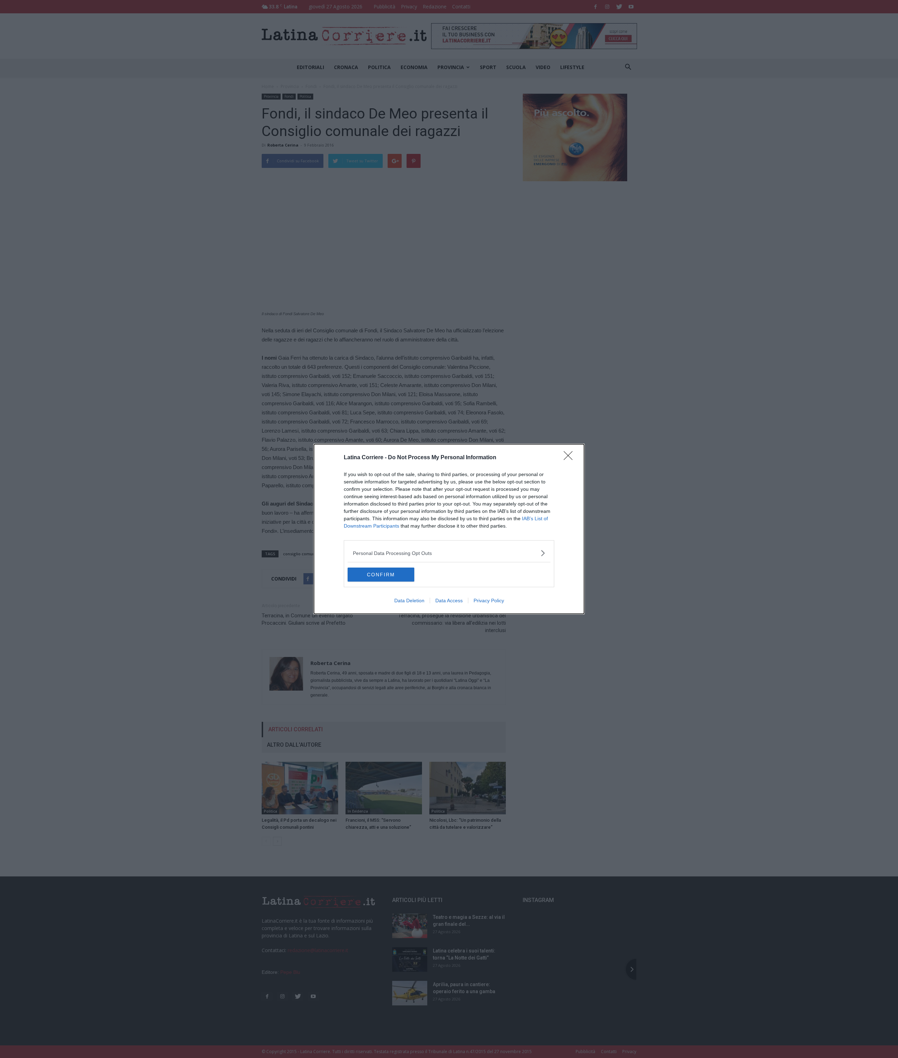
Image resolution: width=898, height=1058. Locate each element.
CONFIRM (381, 574)
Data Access (449, 600)
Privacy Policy (489, 600)
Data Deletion (409, 600)
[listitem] (449, 553)
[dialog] (449, 529)
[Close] (570, 457)
